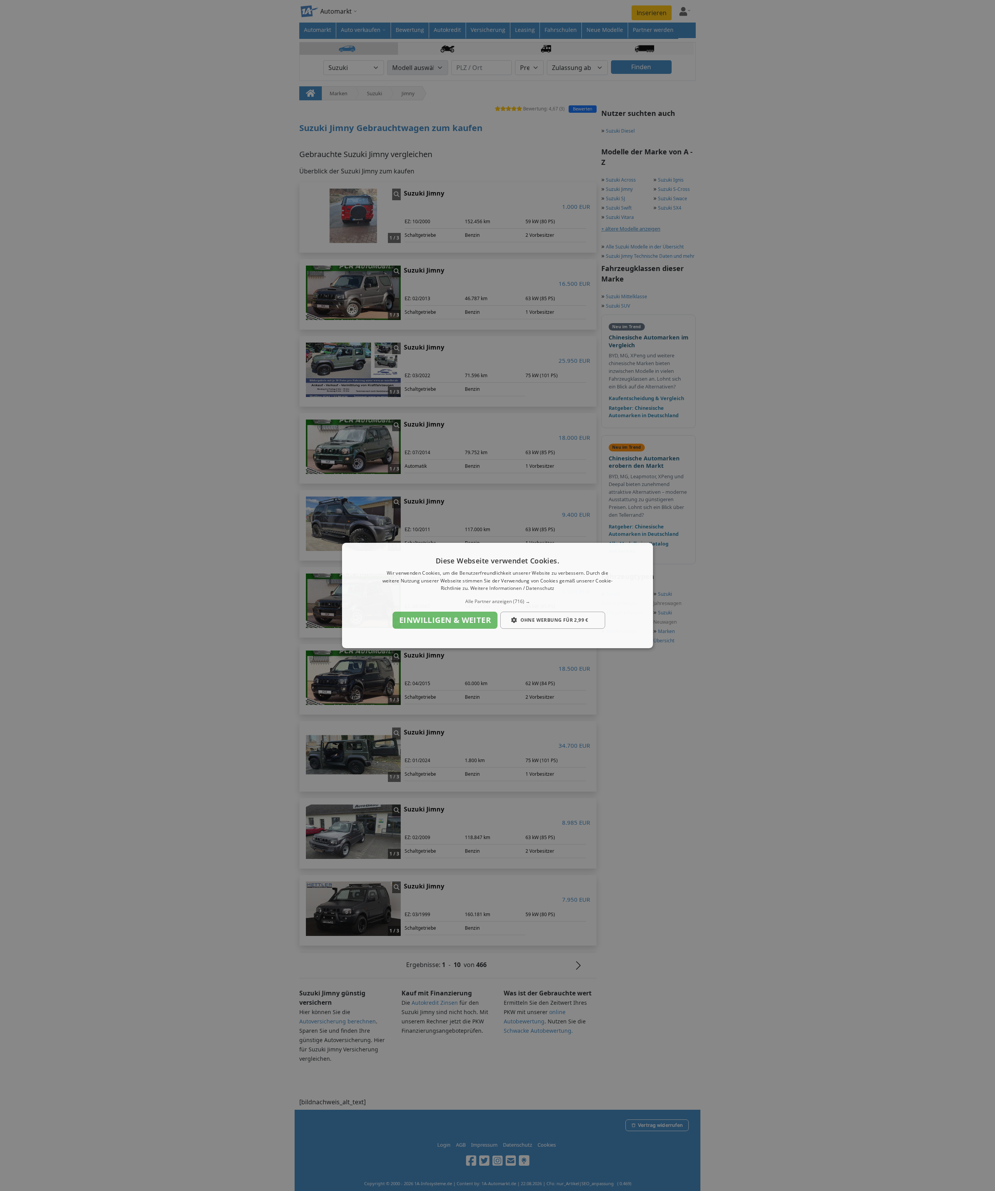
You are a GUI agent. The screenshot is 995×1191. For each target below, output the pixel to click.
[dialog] (497, 596)
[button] (497, 601)
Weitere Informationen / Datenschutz (512, 588)
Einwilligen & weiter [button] (445, 620)
